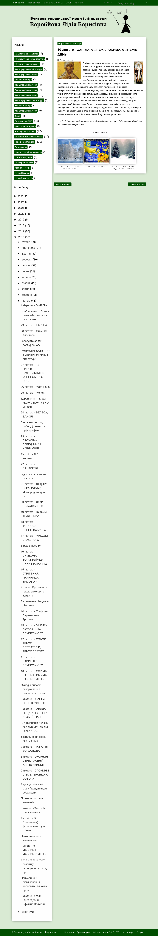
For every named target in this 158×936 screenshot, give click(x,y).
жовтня (26, 253)
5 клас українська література (28, 69)
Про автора (34, 2)
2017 (21, 231)
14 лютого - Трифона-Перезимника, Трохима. (34, 615)
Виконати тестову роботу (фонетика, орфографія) (33, 426)
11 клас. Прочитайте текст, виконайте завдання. (34, 591)
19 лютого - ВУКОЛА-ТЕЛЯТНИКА (34, 514)
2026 (21, 196)
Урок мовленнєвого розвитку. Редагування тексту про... (34, 866)
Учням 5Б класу (22, 172)
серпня (26, 265)
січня (25, 912)
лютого (26, 300)
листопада (29, 247)
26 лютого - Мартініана (35, 387)
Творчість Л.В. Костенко (30, 456)
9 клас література (23, 105)
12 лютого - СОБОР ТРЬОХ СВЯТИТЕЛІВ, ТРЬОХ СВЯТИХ (33, 645)
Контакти (79, 2)
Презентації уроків (23, 157)
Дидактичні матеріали (25, 126)
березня (27, 294)
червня (26, 277)
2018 (21, 225)
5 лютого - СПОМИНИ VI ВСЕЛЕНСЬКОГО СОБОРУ (35, 774)
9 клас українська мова (26, 110)
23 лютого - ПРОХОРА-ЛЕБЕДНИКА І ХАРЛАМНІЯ (31, 442)
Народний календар (69, 43)
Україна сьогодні (23, 167)
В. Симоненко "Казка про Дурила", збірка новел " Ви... (34, 727)
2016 (21, 237)
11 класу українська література (30, 58)
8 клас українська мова (26, 95)
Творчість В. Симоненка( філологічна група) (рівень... (33, 824)
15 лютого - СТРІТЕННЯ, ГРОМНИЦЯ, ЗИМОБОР (30, 575)
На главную (18, 2)
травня (26, 283)
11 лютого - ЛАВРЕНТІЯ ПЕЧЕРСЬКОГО (32, 661)
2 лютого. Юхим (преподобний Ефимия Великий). (33, 900)
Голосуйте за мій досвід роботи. (31, 343)
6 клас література (23, 79)
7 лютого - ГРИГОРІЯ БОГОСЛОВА (34, 748)
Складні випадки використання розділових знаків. (33, 689)
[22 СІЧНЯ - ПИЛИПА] (96, 151)
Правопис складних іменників (33, 800)
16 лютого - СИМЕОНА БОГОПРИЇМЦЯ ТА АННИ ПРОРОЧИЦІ (34, 557)
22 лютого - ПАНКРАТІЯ (29, 466)
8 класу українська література (29, 100)
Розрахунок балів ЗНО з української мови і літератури (35, 355)
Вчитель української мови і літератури (35, 932)
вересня (27, 259)
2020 (21, 213)
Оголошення (21, 146)
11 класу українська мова (27, 63)
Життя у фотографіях (25, 131)
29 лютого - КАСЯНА (34, 325)
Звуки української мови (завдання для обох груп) (34, 788)
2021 (21, 208)
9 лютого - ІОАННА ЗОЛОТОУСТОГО (33, 701)
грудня (26, 242)
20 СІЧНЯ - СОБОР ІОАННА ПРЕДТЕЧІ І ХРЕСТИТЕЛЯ (123, 167)
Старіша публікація (137, 184)
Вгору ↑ (140, 932)
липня (26, 271)
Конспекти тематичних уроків (29, 136)
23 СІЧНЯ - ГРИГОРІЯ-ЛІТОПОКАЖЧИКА (70, 167)
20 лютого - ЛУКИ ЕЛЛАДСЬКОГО (32, 504)
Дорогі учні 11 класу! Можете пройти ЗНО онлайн (35, 402)
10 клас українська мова (26, 53)
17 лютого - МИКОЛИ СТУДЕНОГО (34, 537)
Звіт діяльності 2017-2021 (57, 2)
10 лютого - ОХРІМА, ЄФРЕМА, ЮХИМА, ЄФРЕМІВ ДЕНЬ (34, 675)
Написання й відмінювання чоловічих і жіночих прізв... (34, 884)
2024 (21, 202)
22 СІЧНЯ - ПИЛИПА (96, 166)
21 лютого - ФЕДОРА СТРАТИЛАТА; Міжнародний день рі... (34, 490)
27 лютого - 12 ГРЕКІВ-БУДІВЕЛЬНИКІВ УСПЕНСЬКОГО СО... (32, 373)
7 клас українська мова (26, 89)
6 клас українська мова (26, 84)
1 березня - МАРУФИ (34, 305)
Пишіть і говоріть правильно (28, 152)
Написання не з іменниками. (31, 838)
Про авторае (83, 932)
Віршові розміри (31, 545)
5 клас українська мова (26, 74)
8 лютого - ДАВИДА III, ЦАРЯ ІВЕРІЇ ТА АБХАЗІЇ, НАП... (34, 713)
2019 (21, 219)
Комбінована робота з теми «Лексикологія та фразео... (35, 315)
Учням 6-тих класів (24, 177)
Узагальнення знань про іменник (33, 739)
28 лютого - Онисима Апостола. (34, 333)
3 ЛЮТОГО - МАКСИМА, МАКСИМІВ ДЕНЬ (33, 850)
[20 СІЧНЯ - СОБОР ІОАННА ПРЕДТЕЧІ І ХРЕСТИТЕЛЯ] (123, 151)
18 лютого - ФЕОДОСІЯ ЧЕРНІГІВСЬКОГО (33, 526)
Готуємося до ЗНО (24, 120)
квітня (26, 289)
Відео (17, 115)
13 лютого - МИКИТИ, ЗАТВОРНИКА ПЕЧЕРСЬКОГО (34, 629)
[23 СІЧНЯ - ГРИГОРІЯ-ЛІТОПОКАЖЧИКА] (70, 151)
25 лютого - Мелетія (33, 392)
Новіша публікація (63, 184)
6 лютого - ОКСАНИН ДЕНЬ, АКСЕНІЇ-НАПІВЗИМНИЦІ (34, 760)
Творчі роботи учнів (24, 162)
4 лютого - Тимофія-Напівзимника (33, 810)
